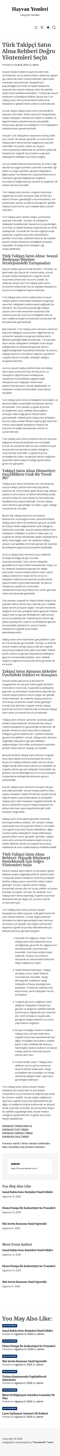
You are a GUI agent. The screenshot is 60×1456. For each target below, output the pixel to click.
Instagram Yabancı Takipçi (17, 1133)
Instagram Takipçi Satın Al (17, 1125)
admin (35, 64)
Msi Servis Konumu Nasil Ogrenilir (24, 1223)
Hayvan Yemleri (30, 9)
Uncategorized (9, 1326)
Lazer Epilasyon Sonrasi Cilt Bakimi (25, 1413)
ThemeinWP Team (42, 1442)
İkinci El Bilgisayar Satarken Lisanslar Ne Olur (28, 1396)
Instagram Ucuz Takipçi (15, 1136)
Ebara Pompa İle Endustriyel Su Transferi (28, 1208)
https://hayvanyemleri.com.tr (24, 1168)
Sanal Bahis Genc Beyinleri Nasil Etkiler (27, 1192)
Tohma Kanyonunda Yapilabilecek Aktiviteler (24, 1378)
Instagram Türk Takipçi (15, 1129)
